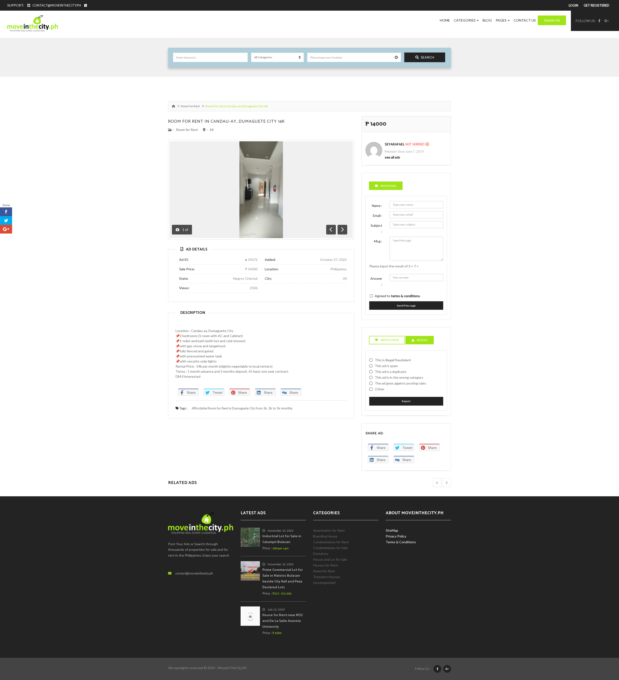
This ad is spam (386, 366)
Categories (465, 20)
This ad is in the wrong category (399, 377)
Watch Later (389, 340)
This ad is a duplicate (390, 372)
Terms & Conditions (401, 542)
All (212, 130)
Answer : (376, 281)
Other (379, 389)
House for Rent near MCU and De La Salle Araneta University (282, 621)
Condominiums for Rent (331, 542)
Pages (501, 20)
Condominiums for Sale (330, 548)
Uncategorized (324, 583)
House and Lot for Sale (330, 559)
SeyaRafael (395, 144)
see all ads (392, 157)
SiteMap (392, 530)
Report (406, 401)
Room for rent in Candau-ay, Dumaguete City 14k (226, 121)
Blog (487, 20)
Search (427, 57)
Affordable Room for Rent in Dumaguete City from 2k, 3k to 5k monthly (242, 408)
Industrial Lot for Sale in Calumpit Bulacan (281, 539)
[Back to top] (603, 650)
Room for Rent (190, 106)
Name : (377, 206)
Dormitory (320, 554)
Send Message (406, 305)
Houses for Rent (325, 565)
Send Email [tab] (388, 186)
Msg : (378, 241)
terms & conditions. (405, 296)
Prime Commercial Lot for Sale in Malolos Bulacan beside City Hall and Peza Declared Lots (282, 578)
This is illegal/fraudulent (393, 360)
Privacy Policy (396, 536)
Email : (377, 215)
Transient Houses (326, 577)
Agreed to (397, 296)
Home (445, 20)
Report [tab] (422, 340)
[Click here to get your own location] (396, 57)
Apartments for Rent (329, 530)
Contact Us (525, 20)
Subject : (376, 228)
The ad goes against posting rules (400, 383)
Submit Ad (552, 20)
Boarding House (325, 536)
